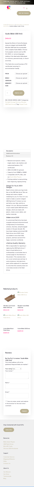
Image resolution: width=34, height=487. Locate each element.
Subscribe (9, 430)
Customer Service (8, 457)
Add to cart (18, 93)
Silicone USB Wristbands (10, 448)
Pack (7, 73)
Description (9, 151)
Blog (4, 478)
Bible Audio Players (9, 442)
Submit (24, 411)
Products (11, 24)
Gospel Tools (23, 104)
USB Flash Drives (8, 444)
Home (5, 24)
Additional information (13, 153)
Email (7, 392)
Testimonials (7, 476)
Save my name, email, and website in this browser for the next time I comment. (16, 403)
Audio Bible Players (15, 177)
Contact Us (6, 463)
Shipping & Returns (9, 459)
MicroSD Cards (7, 446)
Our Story (6, 474)
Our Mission (7, 472)
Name (7, 382)
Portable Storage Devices (12, 102)
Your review (9, 371)
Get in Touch (23, 13)
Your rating (8, 369)
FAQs (5, 461)
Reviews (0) (9, 156)
